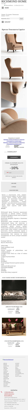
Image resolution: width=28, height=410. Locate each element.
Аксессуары (6, 386)
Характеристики (13, 190)
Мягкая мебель (5, 364)
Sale (16, 367)
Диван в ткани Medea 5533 (14, 306)
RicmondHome (9, 5)
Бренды (17, 366)
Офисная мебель (5, 371)
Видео (16, 368)
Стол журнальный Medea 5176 (14, 341)
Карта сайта (18, 376)
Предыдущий (8, 26)
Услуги (17, 364)
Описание (13, 183)
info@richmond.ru (9, 394)
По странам (9, 14)
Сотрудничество (19, 373)
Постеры (5, 384)
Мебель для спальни (6, 377)
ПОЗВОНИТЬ (14, 157)
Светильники (6, 382)
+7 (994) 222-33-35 (18, 5)
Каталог (17, 363)
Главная (3, 14)
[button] (14, 43)
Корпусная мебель (6, 366)
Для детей (5, 381)
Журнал (17, 375)
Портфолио (18, 372)
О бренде (13, 186)
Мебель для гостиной (6, 374)
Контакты (17, 369)
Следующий (20, 26)
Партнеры (17, 371)
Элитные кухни (5, 369)
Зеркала (5, 385)
